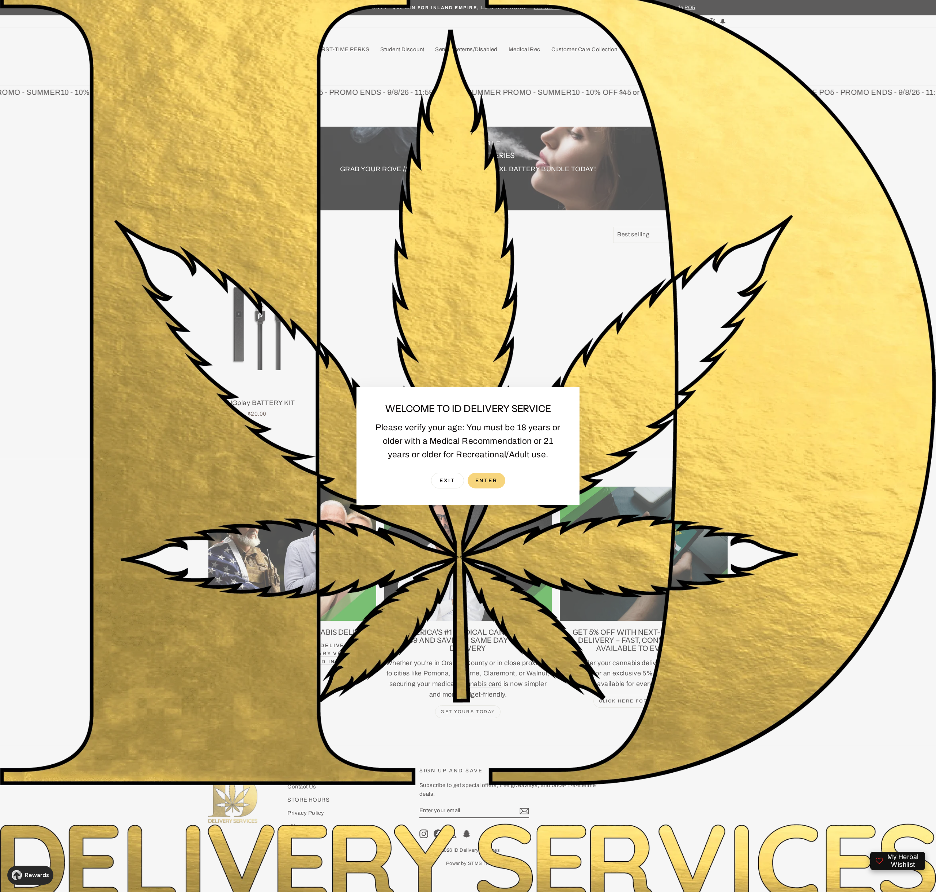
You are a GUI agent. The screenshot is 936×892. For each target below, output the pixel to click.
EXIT (447, 480)
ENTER (486, 480)
